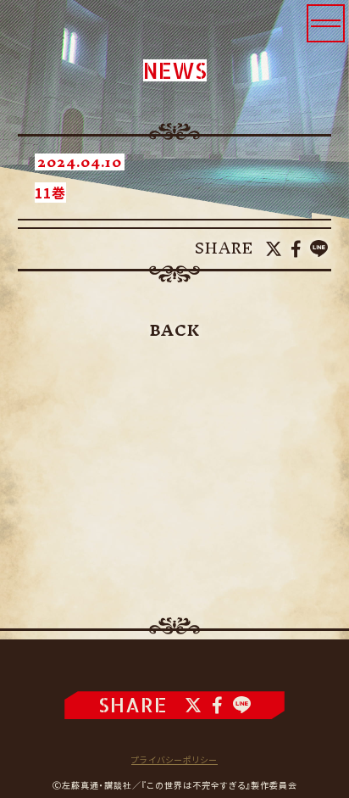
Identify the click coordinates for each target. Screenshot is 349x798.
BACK (175, 331)
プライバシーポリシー (174, 759)
